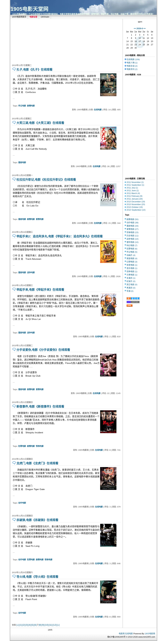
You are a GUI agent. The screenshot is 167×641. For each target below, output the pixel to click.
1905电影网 (150, 634)
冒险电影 (132, 242)
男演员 (131, 288)
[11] (50, 625)
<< (135, 28)
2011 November (135, 182)
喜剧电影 (22, 162)
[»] (58, 625)
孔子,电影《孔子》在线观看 (34, 69)
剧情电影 (31, 106)
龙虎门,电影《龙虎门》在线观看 (37, 463)
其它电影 (132, 284)
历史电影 (132, 236)
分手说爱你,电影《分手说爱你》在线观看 (43, 349)
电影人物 (132, 63)
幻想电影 (132, 262)
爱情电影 (40, 219)
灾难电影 (132, 275)
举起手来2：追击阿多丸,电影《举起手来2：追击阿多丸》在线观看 (59, 236)
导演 (130, 291)
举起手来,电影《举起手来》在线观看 (40, 289)
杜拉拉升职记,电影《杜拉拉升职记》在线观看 (46, 179)
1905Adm (45, 17)
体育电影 (132, 265)
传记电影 (22, 106)
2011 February (134, 196)
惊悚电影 (40, 446)
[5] (32, 625)
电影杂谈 (132, 66)
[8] (40, 625)
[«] (17, 625)
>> (144, 28)
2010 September (136, 210)
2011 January (135, 199)
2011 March (133, 193)
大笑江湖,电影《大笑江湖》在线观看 (40, 123)
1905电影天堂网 (29, 9)
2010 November (136, 204)
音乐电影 (132, 268)
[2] (23, 625)
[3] (26, 625)
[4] (29, 625)
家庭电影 (132, 258)
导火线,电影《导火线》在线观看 (37, 576)
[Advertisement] (36, 41)
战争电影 (31, 272)
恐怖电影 (132, 271)
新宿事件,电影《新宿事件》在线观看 (40, 406)
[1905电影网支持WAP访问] (133, 302)
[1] (20, 625)
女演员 (131, 278)
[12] (55, 625)
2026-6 (140, 28)
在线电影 (98, 110)
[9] (43, 625)
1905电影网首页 (19, 17)
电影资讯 (132, 69)
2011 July (132, 188)
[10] (46, 625)
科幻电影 (132, 245)
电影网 (122, 634)
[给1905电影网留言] (133, 299)
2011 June (133, 190)
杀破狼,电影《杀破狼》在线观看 (37, 520)
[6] (35, 625)
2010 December (136, 202)
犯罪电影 (22, 446)
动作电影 (22, 503)
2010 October (135, 207)
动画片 (131, 255)
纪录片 (131, 281)
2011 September (135, 185)
